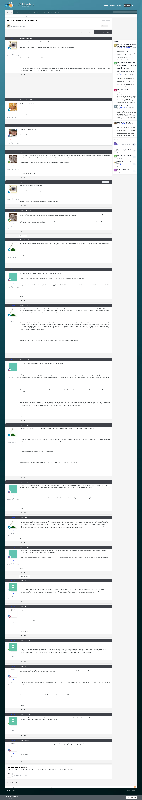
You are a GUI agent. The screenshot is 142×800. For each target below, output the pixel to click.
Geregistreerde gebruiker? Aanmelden (113, 5)
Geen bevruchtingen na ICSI (124, 89)
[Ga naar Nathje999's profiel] (115, 123)
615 (13, 168)
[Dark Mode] (135, 5)
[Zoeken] (135, 12)
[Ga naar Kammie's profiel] (13, 247)
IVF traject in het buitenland (124, 155)
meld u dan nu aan (53, 769)
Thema (10, 791)
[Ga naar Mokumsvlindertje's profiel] (115, 156)
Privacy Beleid (16, 791)
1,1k (13, 622)
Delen (97, 25)
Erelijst (51, 12)
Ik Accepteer (132, 797)
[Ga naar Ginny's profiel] (8, 25)
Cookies (34, 791)
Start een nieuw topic (86, 32)
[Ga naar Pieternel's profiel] (13, 587)
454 (13, 116)
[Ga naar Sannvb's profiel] (13, 159)
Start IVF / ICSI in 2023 (122, 105)
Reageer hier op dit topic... (21, 775)
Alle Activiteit (19, 12)
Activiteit (28, 12)
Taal (6, 791)
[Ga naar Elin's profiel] (13, 107)
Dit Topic (130, 12)
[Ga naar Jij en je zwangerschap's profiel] (115, 45)
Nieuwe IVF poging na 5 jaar (124, 149)
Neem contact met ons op (26, 791)
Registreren (127, 5)
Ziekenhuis (23, 26)
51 (13, 596)
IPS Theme (7, 790)
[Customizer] (132, 5)
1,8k (13, 286)
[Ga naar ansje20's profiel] (115, 162)
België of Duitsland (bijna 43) (124, 169)
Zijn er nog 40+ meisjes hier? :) (124, 122)
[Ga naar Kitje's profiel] (115, 143)
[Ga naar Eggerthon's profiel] (115, 106)
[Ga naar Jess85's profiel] (115, 63)
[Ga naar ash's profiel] (115, 150)
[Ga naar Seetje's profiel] (13, 133)
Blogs (43, 12)
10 (13, 54)
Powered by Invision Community (130, 791)
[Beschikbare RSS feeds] (135, 787)
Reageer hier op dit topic (103, 32)
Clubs (37, 12)
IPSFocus (13, 790)
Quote (25, 74)
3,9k (13, 142)
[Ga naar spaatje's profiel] (13, 613)
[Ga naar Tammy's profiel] (13, 277)
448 (13, 256)
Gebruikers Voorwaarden (10, 798)
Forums (10, 12)
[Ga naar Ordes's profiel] (115, 170)
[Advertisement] (32, 88)
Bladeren (59, 12)
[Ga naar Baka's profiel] (115, 90)
